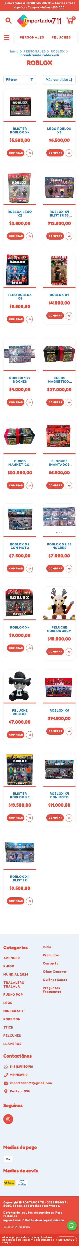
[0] (70, 22)
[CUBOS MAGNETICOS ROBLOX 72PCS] (29, 485)
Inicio (14, 51)
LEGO (8, 1003)
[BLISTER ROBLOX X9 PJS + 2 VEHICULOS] (29, 818)
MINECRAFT (13, 1011)
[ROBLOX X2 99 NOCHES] (69, 568)
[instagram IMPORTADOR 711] (8, 1119)
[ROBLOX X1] (69, 316)
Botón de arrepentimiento (44, 1220)
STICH (8, 1027)
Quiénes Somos (55, 980)
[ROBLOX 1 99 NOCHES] (29, 402)
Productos (51, 955)
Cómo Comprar (55, 971)
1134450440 (19, 1075)
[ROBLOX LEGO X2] (29, 236)
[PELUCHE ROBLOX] (29, 735)
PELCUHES (12, 1035)
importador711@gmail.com (31, 1083)
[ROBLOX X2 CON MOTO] (29, 568)
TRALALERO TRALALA (13, 984)
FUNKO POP (13, 994)
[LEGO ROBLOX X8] (29, 319)
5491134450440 (21, 1066)
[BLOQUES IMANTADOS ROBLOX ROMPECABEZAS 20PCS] (69, 485)
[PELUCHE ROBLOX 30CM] (69, 652)
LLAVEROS (12, 1044)
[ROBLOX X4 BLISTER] (29, 901)
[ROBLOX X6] (69, 731)
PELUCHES (61, 37)
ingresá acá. (12, 1220)
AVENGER (11, 958)
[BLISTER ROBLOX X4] (29, 153)
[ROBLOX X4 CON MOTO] (69, 818)
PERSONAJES (32, 37)
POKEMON (11, 1019)
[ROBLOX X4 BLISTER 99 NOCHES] (69, 236)
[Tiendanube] (17, 1227)
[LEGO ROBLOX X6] (69, 153)
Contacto (50, 963)
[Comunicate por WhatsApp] (72, 1225)
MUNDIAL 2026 (15, 974)
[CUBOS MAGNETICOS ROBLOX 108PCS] (69, 402)
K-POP (8, 966)
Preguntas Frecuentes (52, 990)
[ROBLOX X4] (29, 648)
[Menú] (7, 37)
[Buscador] (8, 20)
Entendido (66, 1239)
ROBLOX (58, 51)
